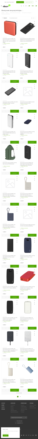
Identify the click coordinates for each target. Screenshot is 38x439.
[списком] (33, 18)
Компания (13, 403)
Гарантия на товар (24, 409)
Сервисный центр (14, 410)
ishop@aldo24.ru (20, 422)
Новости (12, 406)
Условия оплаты (23, 406)
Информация (24, 403)
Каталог (3, 403)
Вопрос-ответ (32, 406)
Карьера (12, 407)
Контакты (12, 409)
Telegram (20, 429)
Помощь (31, 403)
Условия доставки (24, 407)
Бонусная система (33, 407)
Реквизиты (22, 410)
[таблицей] (35, 18)
